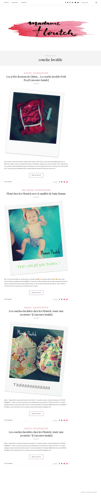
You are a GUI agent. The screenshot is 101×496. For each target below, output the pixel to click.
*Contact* (24, 2)
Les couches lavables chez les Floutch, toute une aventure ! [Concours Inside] (36, 312)
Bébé (23, 189)
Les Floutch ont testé (40, 72)
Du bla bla (28, 72)
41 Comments (8, 181)
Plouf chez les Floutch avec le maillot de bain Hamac (36, 193)
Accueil (6, 2)
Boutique (15, 2)
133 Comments (8, 420)
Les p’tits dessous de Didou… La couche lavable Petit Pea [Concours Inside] (36, 78)
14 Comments (8, 299)
